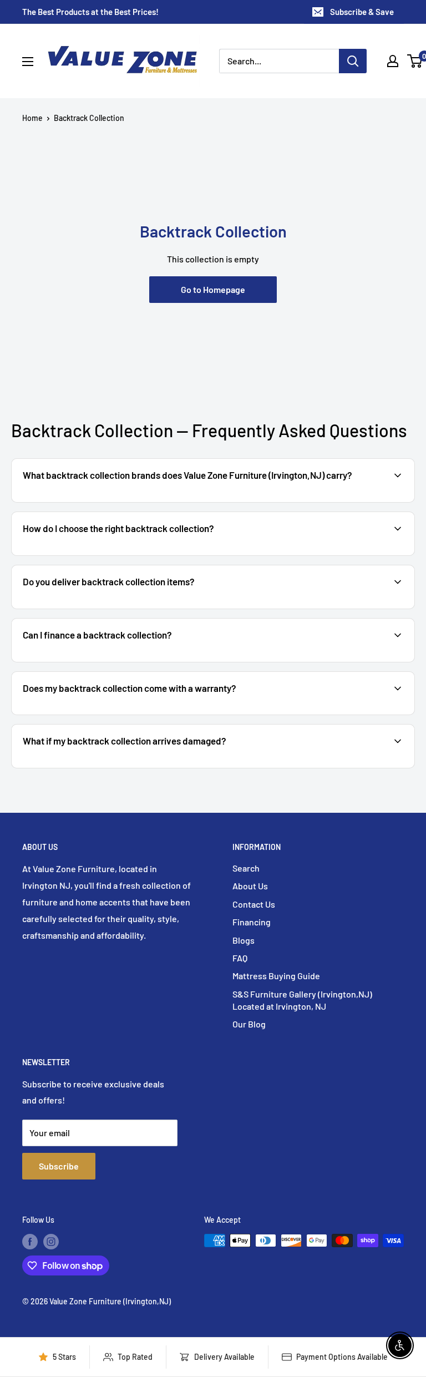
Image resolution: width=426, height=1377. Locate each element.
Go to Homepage (213, 289)
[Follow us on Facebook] (30, 1241)
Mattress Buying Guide (276, 975)
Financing (251, 922)
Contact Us (253, 904)
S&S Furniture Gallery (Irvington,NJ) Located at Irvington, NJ (302, 1000)
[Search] (353, 61)
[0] (415, 61)
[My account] (392, 61)
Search (246, 868)
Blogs (243, 940)
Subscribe (59, 1166)
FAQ (239, 958)
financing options (109, 661)
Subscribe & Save (362, 12)
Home (32, 118)
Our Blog (249, 1024)
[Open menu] (27, 61)
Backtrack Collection (89, 118)
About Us (250, 885)
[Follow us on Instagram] (51, 1241)
